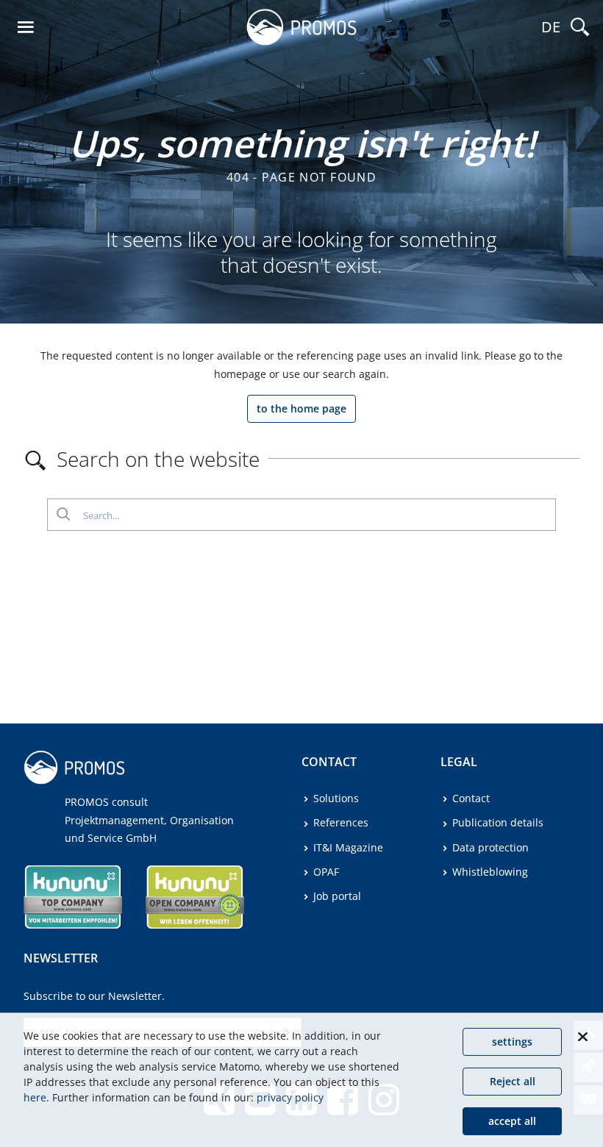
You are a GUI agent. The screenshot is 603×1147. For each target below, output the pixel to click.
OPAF (326, 872)
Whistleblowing (490, 872)
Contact (471, 798)
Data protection (490, 847)
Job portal (337, 896)
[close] (582, 1036)
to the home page (301, 408)
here (35, 1097)
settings (512, 1041)
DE (550, 27)
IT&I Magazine (348, 847)
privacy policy (290, 1097)
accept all (512, 1121)
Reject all (512, 1081)
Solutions (336, 798)
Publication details (497, 822)
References (340, 822)
